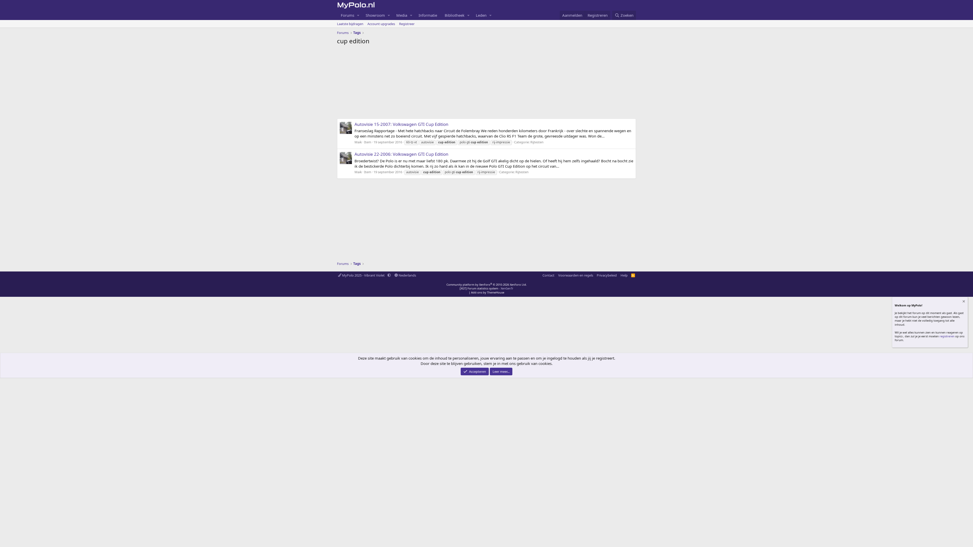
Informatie (428, 15)
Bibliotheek (454, 15)
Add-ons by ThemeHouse (487, 292)
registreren (947, 336)
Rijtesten (537, 142)
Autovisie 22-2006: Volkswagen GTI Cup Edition (401, 154)
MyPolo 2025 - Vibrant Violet (363, 275)
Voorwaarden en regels (575, 275)
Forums (347, 15)
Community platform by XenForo (486, 284)
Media (401, 15)
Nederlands (407, 275)
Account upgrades (381, 24)
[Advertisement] (486, 83)
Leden (481, 15)
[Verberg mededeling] (963, 302)
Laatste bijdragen (350, 24)
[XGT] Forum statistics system (486, 288)
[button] (358, 15)
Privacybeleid (607, 275)
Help (624, 275)
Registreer (407, 24)
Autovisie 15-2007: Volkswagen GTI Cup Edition (401, 124)
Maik (358, 142)
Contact (548, 275)
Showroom (375, 15)
